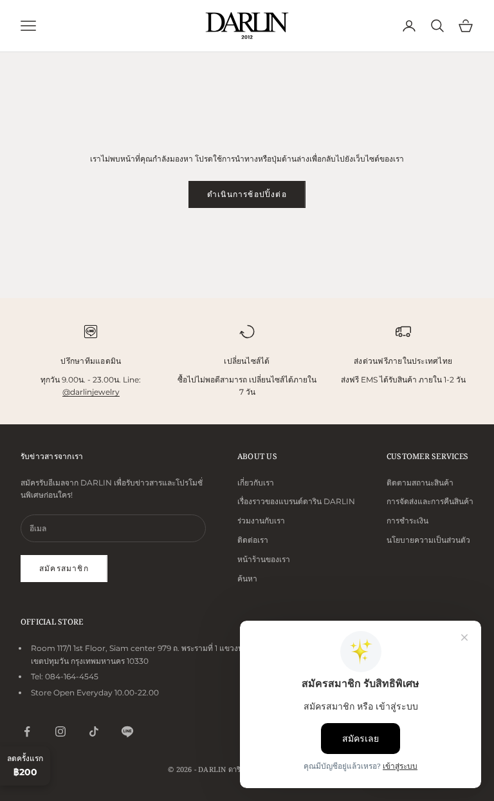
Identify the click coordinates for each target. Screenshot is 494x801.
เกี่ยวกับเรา (255, 482)
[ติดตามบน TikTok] (93, 731)
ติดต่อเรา (252, 540)
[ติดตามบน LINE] (127, 731)
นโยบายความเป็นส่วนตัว (428, 540)
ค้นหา (247, 578)
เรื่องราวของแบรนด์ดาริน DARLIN (296, 501)
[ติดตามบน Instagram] (60, 731)
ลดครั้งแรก (25, 765)
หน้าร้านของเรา (263, 559)
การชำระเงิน (407, 520)
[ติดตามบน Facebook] (27, 731)
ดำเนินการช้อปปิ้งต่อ (247, 194)
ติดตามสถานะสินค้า (420, 482)
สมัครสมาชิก (64, 568)
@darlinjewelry (91, 392)
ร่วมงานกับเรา (261, 520)
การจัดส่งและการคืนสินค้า (430, 501)
